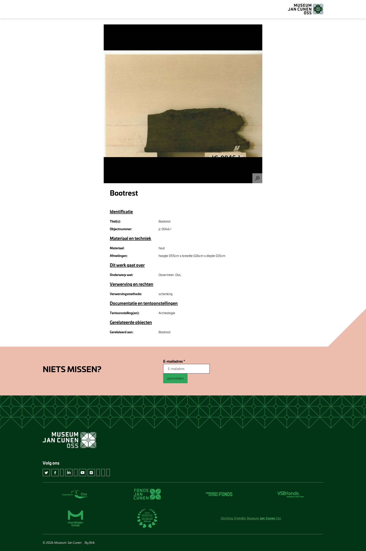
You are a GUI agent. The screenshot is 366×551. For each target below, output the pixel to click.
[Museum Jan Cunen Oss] (305, 9)
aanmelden (175, 378)
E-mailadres (174, 361)
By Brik (90, 543)
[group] (183, 103)
